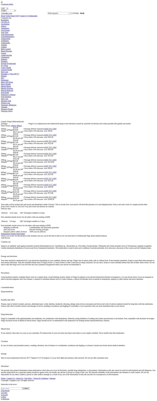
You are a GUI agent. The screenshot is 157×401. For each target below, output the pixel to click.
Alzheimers (5, 28)
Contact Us (24, 16)
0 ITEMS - (78, 13)
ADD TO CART (50, 129)
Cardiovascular (6, 55)
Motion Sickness (7, 88)
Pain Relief (5, 93)
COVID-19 (5, 22)
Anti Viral (4, 32)
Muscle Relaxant (7, 90)
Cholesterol (5, 57)
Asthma (4, 47)
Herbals (4, 76)
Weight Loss (5, 103)
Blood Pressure (6, 51)
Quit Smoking (6, 97)
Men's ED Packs (7, 82)
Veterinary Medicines (8, 105)
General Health (6, 70)
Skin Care (4, 99)
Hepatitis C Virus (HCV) (10, 74)
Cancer (3, 53)
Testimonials (32, 16)
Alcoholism (5, 24)
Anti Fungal (5, 30)
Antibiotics (5, 41)
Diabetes (4, 59)
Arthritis (4, 45)
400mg (19, 126)
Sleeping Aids (6, 101)
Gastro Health (6, 68)
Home (3, 16)
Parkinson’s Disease (8, 95)
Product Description (17, 234)
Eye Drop (4, 66)
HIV (2, 78)
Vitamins (4, 107)
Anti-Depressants (7, 34)
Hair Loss (4, 72)
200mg (13, 126)
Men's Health (6, 84)
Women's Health (7, 109)
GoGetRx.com (6, 13)
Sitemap (52, 378)
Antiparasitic (5, 43)
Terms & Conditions (41, 378)
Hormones (5, 80)
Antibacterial (5, 39)
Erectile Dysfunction (8, 63)
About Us (19, 378)
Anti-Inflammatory (7, 37)
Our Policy (28, 378)
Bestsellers (5, 20)
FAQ (17, 16)
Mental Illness (6, 86)
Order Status (10, 16)
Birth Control (6, 49)
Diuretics (4, 61)
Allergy (3, 26)
